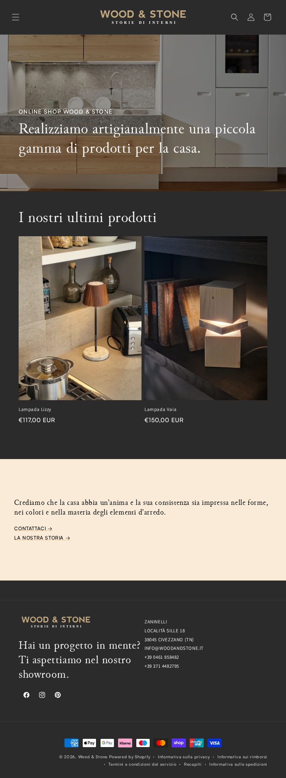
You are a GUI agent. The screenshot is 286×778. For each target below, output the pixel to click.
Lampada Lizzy (35, 409)
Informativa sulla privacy (184, 756)
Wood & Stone (93, 756)
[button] (15, 17)
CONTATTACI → (33, 528)
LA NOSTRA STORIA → (42, 538)
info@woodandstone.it (174, 648)
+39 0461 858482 (161, 657)
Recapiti (193, 764)
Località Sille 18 (164, 630)
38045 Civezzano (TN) (169, 639)
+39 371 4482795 (161, 666)
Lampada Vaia (160, 409)
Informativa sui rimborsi (242, 756)
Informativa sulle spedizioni (238, 764)
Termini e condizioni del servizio (142, 764)
